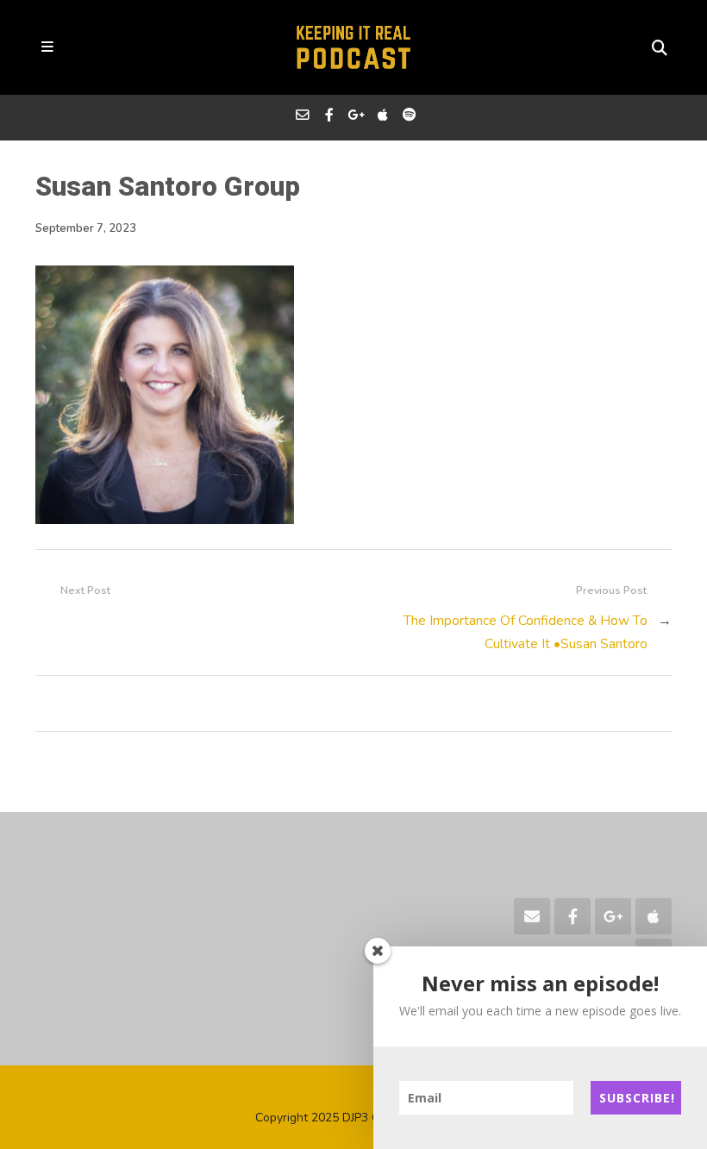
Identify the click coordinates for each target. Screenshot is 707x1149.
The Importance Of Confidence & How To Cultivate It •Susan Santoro (526, 631)
